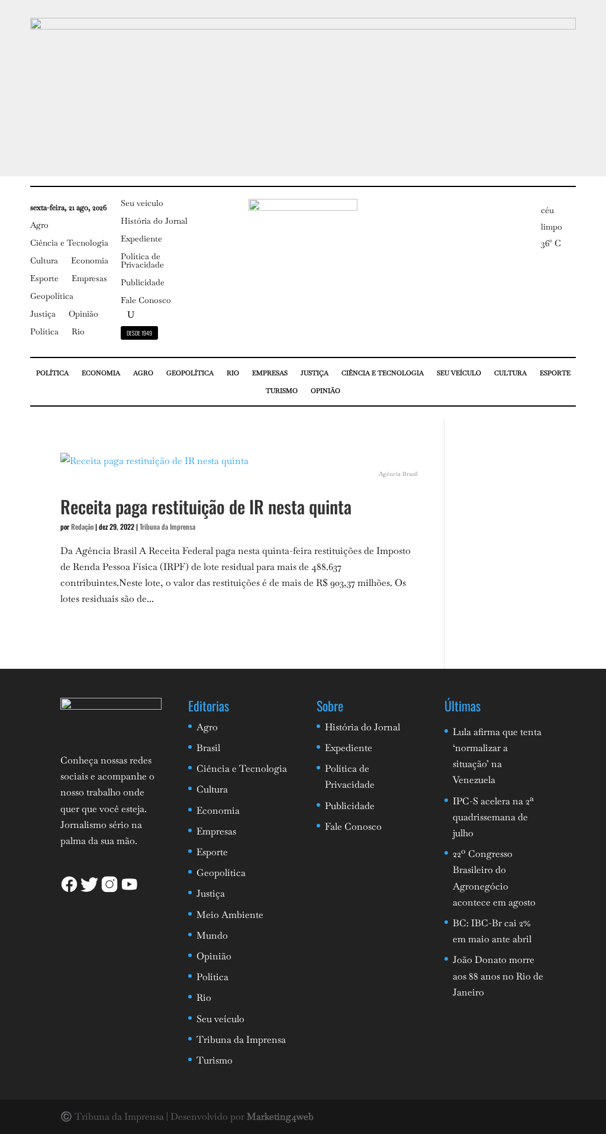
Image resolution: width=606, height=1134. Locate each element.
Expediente (141, 239)
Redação (82, 526)
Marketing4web (280, 1116)
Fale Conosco (146, 300)
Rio (78, 332)
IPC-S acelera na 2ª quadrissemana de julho (493, 817)
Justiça (43, 314)
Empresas (89, 279)
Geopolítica (51, 296)
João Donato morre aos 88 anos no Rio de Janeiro (498, 975)
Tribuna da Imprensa (167, 526)
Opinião (83, 314)
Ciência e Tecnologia (69, 243)
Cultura (44, 261)
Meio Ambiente (229, 915)
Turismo (282, 390)
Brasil (208, 748)
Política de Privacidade (142, 261)
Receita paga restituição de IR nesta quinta (206, 506)
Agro (39, 225)
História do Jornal (154, 221)
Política (44, 332)
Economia (89, 261)
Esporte (44, 279)
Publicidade (143, 283)
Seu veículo (142, 203)
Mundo (212, 935)
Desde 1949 (139, 332)
